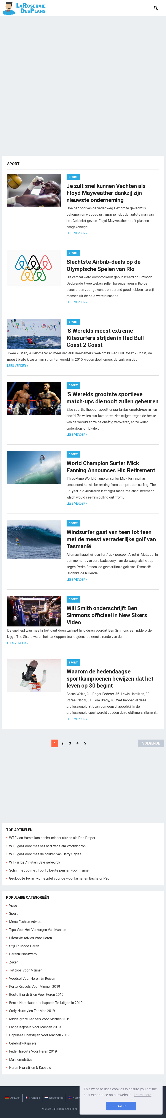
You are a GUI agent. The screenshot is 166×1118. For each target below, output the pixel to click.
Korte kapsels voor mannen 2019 (34, 986)
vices (13, 905)
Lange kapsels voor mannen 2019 (35, 1027)
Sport (73, 177)
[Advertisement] (83, 48)
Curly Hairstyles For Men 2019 (32, 1011)
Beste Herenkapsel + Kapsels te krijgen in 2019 (46, 1003)
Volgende (151, 743)
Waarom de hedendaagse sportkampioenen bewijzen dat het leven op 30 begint (110, 678)
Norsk (76, 1097)
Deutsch (15, 1097)
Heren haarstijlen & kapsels (30, 1068)
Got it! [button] (121, 1106)
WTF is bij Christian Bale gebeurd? (34, 862)
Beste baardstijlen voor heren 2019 (36, 995)
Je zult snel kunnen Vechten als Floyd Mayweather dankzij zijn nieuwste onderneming (106, 193)
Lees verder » (77, 233)
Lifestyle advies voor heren (30, 938)
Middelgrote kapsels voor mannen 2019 (39, 1019)
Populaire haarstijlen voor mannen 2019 (39, 1035)
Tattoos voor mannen (25, 970)
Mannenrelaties (20, 1060)
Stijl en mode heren (24, 946)
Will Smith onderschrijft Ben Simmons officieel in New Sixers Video (107, 615)
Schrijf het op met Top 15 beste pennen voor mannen (49, 870)
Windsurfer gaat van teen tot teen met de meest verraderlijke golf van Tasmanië (111, 539)
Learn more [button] (142, 1095)
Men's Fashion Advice (25, 922)
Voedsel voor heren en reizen (32, 978)
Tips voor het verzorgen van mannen (37, 930)
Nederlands (56, 1097)
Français (34, 1097)
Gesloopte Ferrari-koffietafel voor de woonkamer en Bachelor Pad (59, 878)
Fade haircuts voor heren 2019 (33, 1051)
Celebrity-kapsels (22, 1043)
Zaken (13, 962)
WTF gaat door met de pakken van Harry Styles (45, 854)
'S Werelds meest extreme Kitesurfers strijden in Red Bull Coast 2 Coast (105, 338)
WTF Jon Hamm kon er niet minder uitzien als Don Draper (52, 838)
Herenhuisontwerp (23, 954)
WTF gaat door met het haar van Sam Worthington (47, 846)
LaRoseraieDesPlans (65, 1108)
